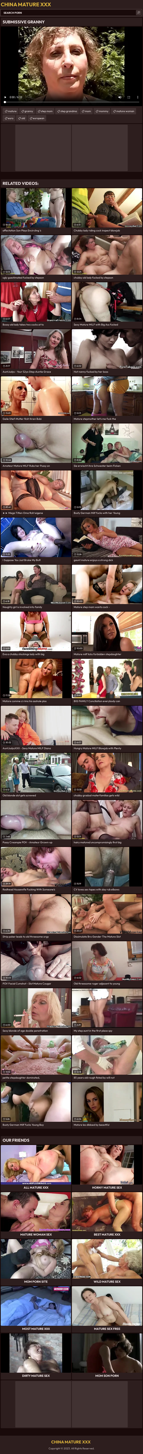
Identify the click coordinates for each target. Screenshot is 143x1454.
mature (12, 111)
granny (29, 111)
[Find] (138, 12)
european (38, 118)
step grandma (69, 111)
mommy (103, 111)
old (23, 118)
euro (10, 118)
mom (88, 111)
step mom (47, 111)
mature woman (125, 111)
